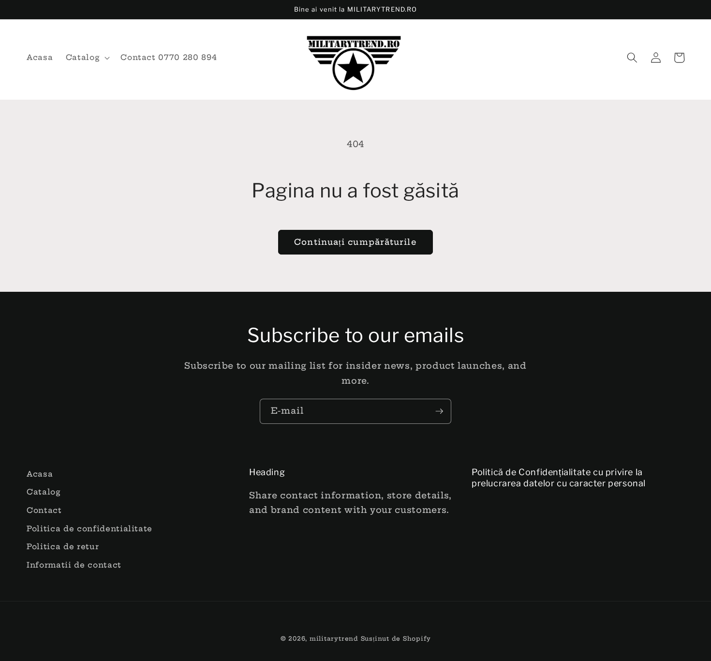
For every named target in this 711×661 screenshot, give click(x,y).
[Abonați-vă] (439, 411)
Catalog (44, 491)
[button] (87, 57)
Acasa (40, 474)
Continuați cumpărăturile (355, 242)
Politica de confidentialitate (89, 528)
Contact (44, 510)
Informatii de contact (74, 565)
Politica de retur (63, 546)
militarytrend (334, 638)
